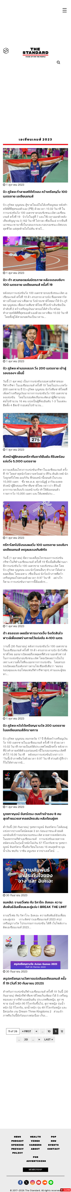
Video (35, 1141)
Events (53, 1145)
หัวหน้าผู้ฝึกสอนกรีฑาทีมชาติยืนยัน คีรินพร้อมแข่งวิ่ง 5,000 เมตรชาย (33, 458)
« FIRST (26, 1031)
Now (53, 1141)
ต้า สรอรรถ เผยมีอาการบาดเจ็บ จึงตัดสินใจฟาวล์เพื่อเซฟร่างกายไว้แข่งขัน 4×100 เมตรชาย (33, 635)
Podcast (17, 1141)
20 (26, 1039)
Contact (53, 1149)
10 (49, 1031)
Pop (53, 1137)
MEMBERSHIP (35, 1169)
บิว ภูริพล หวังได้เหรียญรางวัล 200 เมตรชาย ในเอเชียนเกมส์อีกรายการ (34, 727)
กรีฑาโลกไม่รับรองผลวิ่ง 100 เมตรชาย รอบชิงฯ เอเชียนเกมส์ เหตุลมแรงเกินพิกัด (35, 547)
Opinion (17, 1145)
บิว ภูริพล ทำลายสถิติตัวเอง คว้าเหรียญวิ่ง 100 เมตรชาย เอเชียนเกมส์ (35, 193)
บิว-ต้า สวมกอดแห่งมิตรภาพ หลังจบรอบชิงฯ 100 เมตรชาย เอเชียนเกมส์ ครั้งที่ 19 (33, 282)
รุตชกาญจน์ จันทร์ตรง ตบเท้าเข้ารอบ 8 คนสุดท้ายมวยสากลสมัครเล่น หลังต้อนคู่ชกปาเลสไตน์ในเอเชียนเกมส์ (32, 816)
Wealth (35, 1137)
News (17, 1137)
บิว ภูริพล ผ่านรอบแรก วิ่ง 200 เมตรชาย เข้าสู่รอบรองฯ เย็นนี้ (34, 370)
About (35, 1149)
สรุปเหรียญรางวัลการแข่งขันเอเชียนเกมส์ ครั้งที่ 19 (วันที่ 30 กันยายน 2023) (34, 980)
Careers (35, 1145)
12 (62, 1031)
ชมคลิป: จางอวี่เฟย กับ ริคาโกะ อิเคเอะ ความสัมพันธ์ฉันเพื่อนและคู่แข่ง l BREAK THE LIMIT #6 (35, 904)
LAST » (48, 1039)
